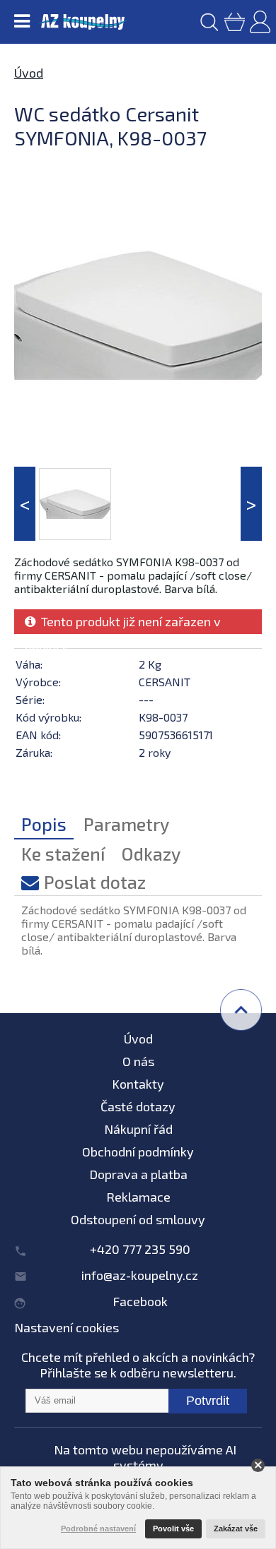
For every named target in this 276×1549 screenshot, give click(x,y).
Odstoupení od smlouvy (138, 1219)
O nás (138, 1061)
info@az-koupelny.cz (139, 1275)
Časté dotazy (138, 1106)
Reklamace (138, 1196)
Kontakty (138, 1084)
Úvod (28, 72)
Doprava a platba (138, 1174)
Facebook (140, 1301)
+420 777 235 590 (140, 1249)
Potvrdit (207, 1401)
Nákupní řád (138, 1129)
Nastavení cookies (66, 1327)
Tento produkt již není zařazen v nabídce (123, 624)
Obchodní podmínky (138, 1151)
